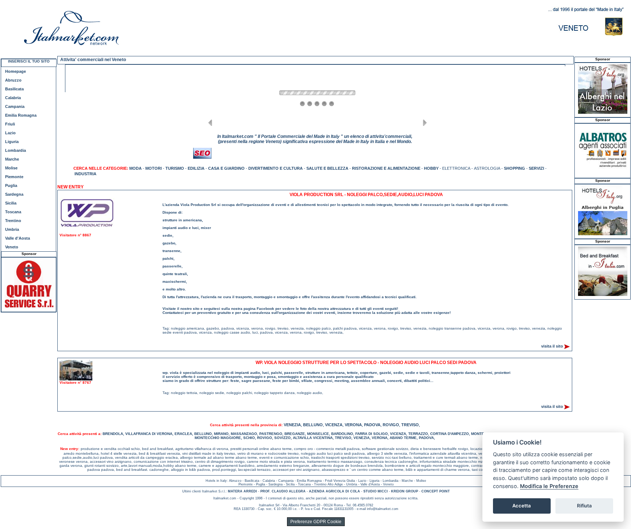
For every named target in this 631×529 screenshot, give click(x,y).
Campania (14, 106)
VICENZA (334, 425)
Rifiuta (584, 506)
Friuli (10, 124)
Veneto (11, 247)
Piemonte (14, 177)
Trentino (13, 220)
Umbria (12, 229)
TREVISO (410, 425)
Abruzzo (13, 80)
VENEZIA (292, 425)
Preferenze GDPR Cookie (315, 521)
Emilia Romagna (21, 115)
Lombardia (15, 150)
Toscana (13, 212)
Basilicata (14, 89)
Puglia (11, 185)
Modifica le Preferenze (549, 486)
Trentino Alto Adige (328, 484)
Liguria (12, 141)
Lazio (10, 133)
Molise (11, 168)
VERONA (353, 425)
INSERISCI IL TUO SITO (29, 61)
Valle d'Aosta (17, 238)
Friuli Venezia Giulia (340, 481)
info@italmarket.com (382, 509)
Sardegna (14, 194)
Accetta (521, 506)
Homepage (15, 71)
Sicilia (10, 203)
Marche (12, 159)
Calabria (13, 97)
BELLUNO (313, 425)
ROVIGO (391, 425)
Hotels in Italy (216, 481)
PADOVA (372, 425)
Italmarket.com (224, 498)
